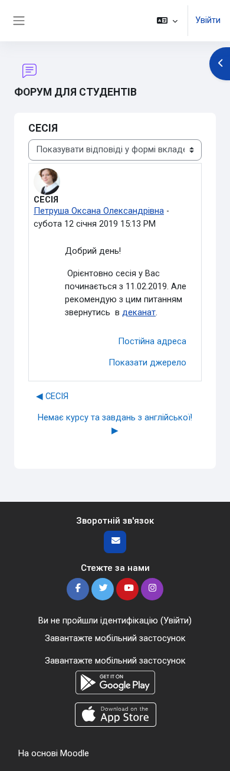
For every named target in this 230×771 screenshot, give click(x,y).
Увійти (208, 20)
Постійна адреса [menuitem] (152, 341)
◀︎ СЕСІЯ (52, 396)
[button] (167, 20)
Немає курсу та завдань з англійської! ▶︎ (115, 424)
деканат (139, 312)
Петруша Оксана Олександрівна (99, 210)
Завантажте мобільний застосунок (115, 638)
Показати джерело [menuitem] (147, 362)
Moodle (74, 753)
